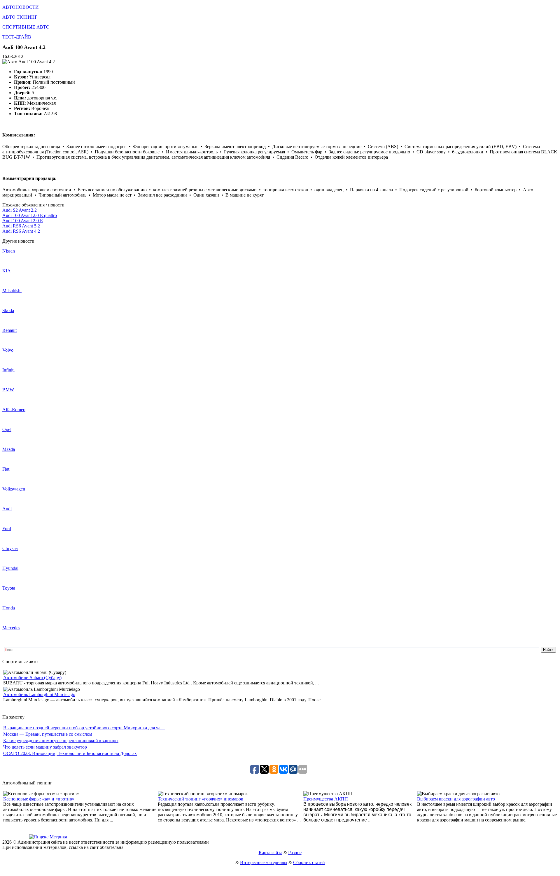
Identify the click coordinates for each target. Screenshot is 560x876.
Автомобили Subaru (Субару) (32, 677)
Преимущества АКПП (325, 798)
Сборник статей (309, 862)
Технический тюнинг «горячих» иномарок (200, 798)
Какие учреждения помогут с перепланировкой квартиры (60, 740)
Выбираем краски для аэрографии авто (456, 798)
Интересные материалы (263, 862)
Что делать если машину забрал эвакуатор (45, 746)
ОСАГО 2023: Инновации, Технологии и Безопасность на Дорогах (70, 753)
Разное (295, 852)
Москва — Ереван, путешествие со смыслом (47, 734)
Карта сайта (270, 852)
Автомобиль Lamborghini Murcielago (39, 694)
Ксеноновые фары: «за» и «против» (38, 798)
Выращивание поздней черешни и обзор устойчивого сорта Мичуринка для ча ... (84, 727)
